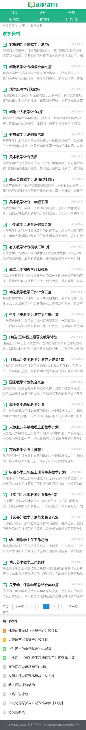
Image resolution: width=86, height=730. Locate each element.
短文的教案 (16, 712)
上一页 (19, 606)
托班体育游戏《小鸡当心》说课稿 (33, 630)
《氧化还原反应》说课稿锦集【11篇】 (36, 703)
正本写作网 (34, 724)
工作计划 (71, 19)
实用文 (14, 19)
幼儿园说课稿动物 (21, 685)
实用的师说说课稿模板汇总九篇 (31, 676)
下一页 (73, 606)
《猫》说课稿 (18, 694)
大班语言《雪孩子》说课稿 (28, 639)
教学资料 (36, 25)
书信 (71, 12)
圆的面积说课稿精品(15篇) (27, 667)
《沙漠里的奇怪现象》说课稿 (29, 649)
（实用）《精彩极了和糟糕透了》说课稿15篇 (41, 658)
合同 (43, 12)
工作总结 (43, 19)
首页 (14, 12)
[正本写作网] (43, 5)
